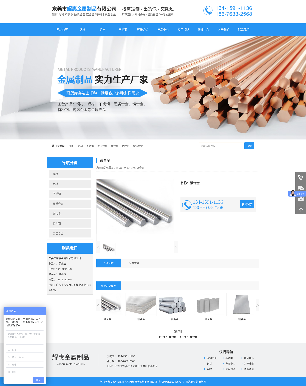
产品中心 (163, 29)
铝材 (102, 29)
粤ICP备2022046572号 (171, 381)
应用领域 (183, 29)
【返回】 (177, 331)
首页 (118, 167)
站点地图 (201, 381)
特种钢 (125, 146)
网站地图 (190, 381)
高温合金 (138, 146)
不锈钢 (122, 29)
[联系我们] (300, 198)
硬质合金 (143, 29)
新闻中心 (203, 29)
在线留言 (247, 204)
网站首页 (62, 29)
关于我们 (223, 29)
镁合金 (114, 146)
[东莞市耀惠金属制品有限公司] (153, 87)
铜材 (82, 29)
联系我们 (244, 29)
